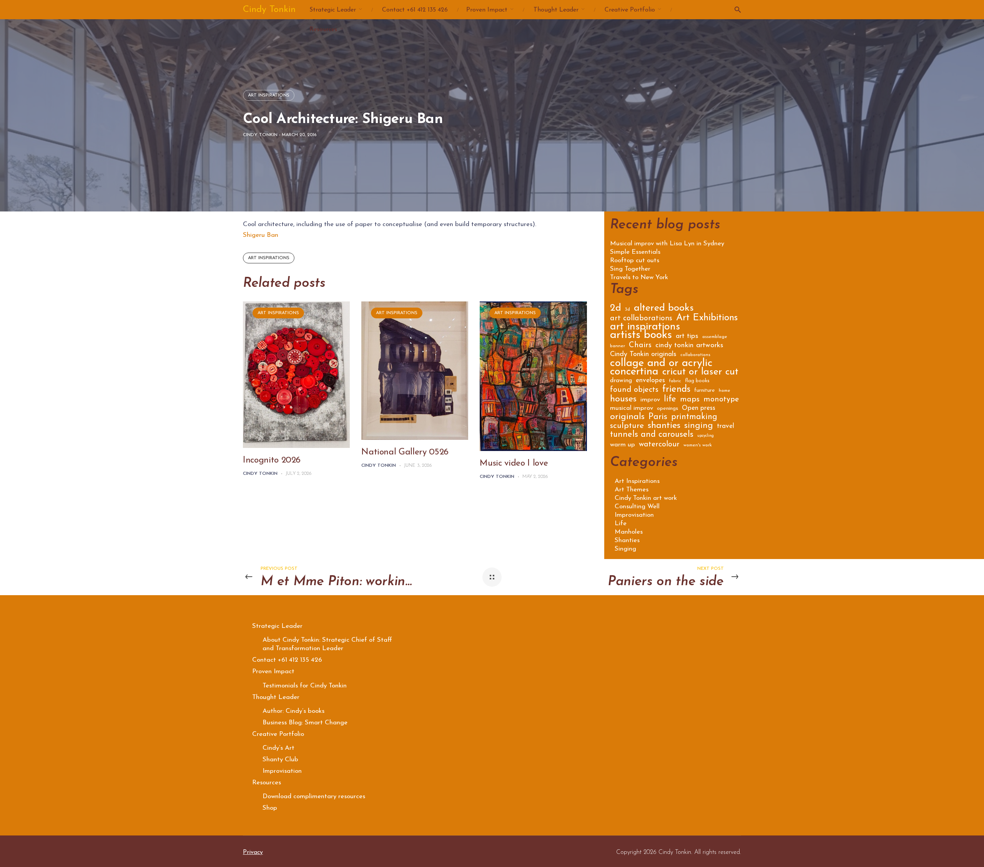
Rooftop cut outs (634, 260)
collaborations (695, 355)
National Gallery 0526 (405, 452)
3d (627, 309)
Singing (625, 549)
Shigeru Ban (260, 235)
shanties (664, 426)
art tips (687, 337)
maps (690, 400)
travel (725, 426)
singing (698, 426)
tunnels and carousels (651, 435)
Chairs (640, 346)
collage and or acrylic (661, 365)
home (724, 390)
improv (650, 400)
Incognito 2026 (272, 460)
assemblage (714, 336)
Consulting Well (637, 506)
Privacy (253, 852)
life (670, 400)
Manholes (629, 532)
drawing (621, 381)
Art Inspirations (268, 95)
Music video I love (514, 463)
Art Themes (631, 489)
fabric (675, 381)
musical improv (631, 408)
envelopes (650, 381)
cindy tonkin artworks (689, 346)
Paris (657, 417)
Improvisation (634, 515)
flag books (697, 380)
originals (627, 417)
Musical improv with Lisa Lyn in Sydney (667, 243)
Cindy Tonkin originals (643, 355)
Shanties (627, 540)
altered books (664, 309)
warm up (622, 445)
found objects (634, 390)
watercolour (659, 445)
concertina (634, 373)
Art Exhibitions (707, 319)
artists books (641, 337)
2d (615, 309)
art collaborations (641, 319)
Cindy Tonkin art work (646, 498)
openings (667, 408)
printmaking (694, 417)
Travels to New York (639, 277)
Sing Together (630, 269)
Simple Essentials (635, 252)
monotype (721, 400)
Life (621, 523)
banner (617, 346)
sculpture (627, 426)
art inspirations (268, 258)
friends (676, 390)
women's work (697, 445)
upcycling (705, 436)
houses (623, 400)
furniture (704, 390)
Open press (698, 408)
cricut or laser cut (700, 373)
